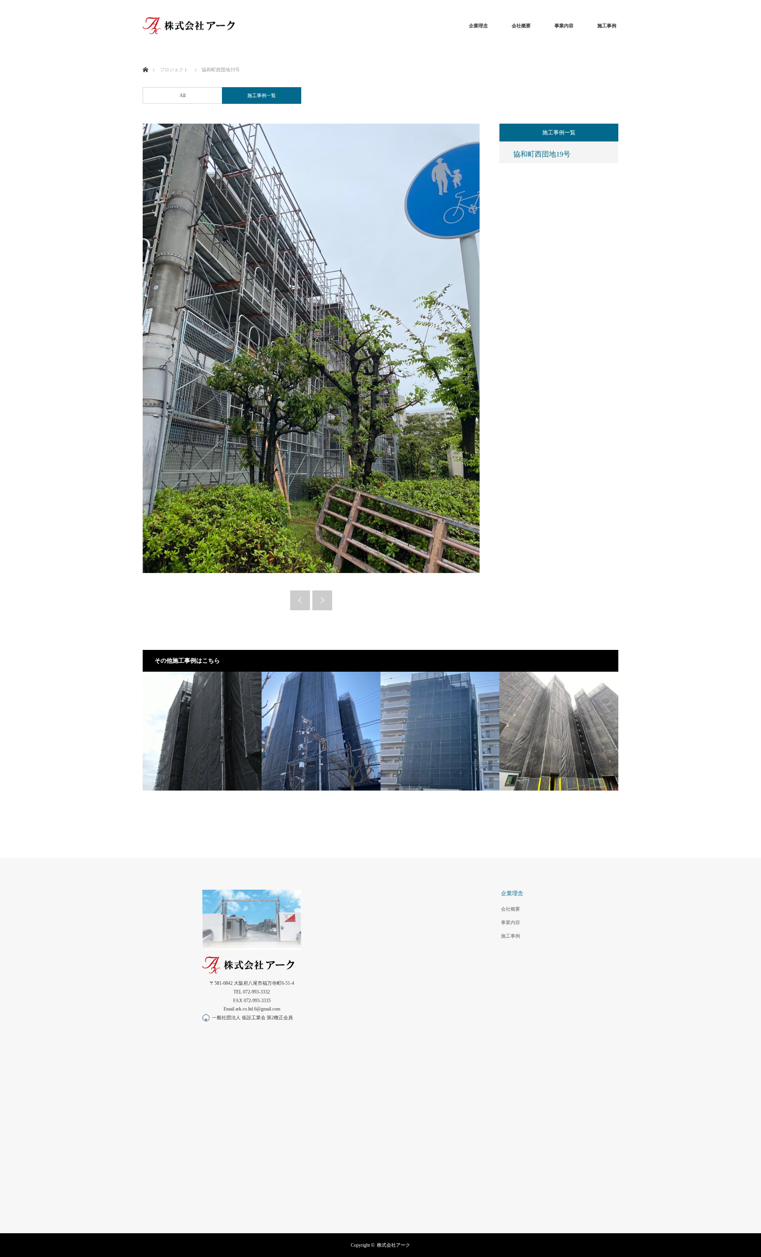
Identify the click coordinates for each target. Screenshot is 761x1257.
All (182, 95)
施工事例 (606, 26)
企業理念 (478, 26)
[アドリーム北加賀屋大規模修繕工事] (558, 731)
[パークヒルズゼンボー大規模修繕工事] (321, 731)
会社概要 (521, 26)
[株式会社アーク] (189, 25)
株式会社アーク (393, 1245)
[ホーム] (145, 60)
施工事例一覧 (261, 95)
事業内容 (564, 26)
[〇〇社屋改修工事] (202, 731)
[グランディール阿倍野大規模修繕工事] (439, 731)
